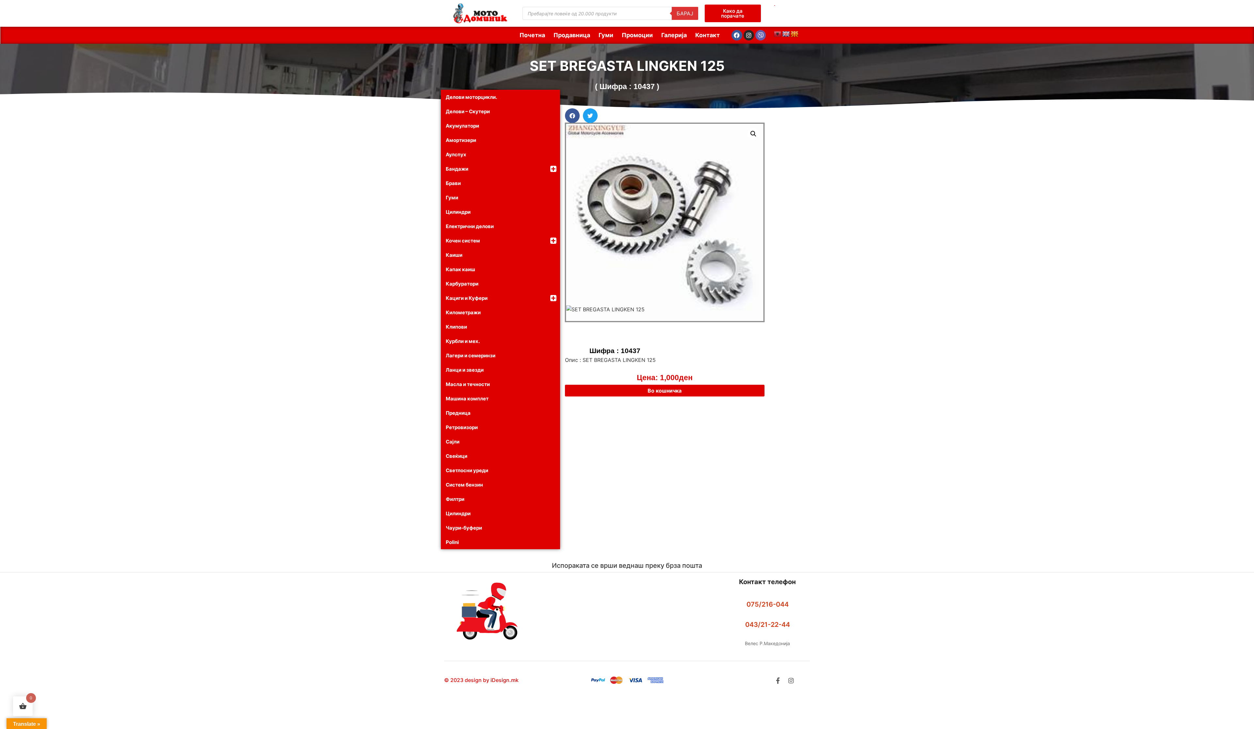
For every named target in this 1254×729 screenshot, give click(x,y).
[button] (572, 115)
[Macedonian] (794, 34)
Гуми (606, 35)
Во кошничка (665, 390)
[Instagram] (749, 35)
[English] (786, 34)
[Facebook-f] (778, 680)
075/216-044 (768, 604)
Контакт (707, 35)
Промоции (637, 35)
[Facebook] (737, 35)
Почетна (532, 35)
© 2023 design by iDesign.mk (481, 680)
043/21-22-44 (767, 624)
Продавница (572, 35)
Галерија (674, 35)
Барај (685, 13)
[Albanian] (777, 34)
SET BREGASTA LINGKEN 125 (627, 65)
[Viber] (760, 35)
